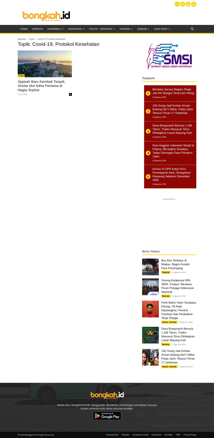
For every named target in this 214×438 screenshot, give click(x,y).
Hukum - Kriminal (169, 322)
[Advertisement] (135, 15)
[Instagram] (182, 4)
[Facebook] (177, 4)
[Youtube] (193, 4)
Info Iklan (169, 434)
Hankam (142, 28)
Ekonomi (125, 28)
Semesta (37, 28)
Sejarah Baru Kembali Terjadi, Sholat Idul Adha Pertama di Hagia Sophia (41, 86)
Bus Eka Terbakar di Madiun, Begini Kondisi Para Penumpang (175, 264)
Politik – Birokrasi (100, 28)
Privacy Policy (190, 434)
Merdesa (165, 344)
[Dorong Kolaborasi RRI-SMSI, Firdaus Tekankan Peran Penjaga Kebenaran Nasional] (150, 286)
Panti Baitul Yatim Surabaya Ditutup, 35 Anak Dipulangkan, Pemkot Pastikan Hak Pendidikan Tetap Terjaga (178, 310)
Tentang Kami (112, 434)
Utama (24, 28)
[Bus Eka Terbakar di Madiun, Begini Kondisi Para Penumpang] (150, 267)
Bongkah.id (30, 434)
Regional (166, 272)
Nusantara (75, 28)
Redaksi (125, 434)
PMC (178, 434)
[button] (192, 29)
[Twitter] (188, 4)
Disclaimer (156, 434)
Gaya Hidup (161, 28)
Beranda (22, 38)
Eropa (21, 76)
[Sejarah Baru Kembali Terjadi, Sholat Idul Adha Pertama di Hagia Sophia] (45, 64)
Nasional (166, 296)
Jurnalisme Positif (140, 434)
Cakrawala (54, 28)
